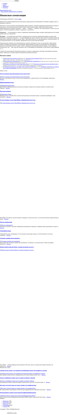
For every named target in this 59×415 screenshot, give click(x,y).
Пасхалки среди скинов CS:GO (34, 58)
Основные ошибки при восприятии (10, 238)
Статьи (5, 406)
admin (19, 19)
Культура (5, 7)
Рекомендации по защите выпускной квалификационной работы (18, 392)
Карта (4, 5)
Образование (6, 405)
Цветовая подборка (5, 91)
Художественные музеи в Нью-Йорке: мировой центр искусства (17, 100)
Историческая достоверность (32, 61)
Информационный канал (7, 82)
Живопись (6, 6)
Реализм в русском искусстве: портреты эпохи (46, 64)
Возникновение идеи (5, 10)
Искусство (6, 402)
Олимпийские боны (5, 231)
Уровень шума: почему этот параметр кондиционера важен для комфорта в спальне (23, 370)
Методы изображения (6, 222)
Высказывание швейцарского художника (11, 11)
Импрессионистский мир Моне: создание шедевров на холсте (17, 247)
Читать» (2, 79)
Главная (5, 3)
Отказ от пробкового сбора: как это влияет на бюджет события (17, 378)
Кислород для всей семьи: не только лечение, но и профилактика (18, 385)
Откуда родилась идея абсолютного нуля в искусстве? (15, 73)
